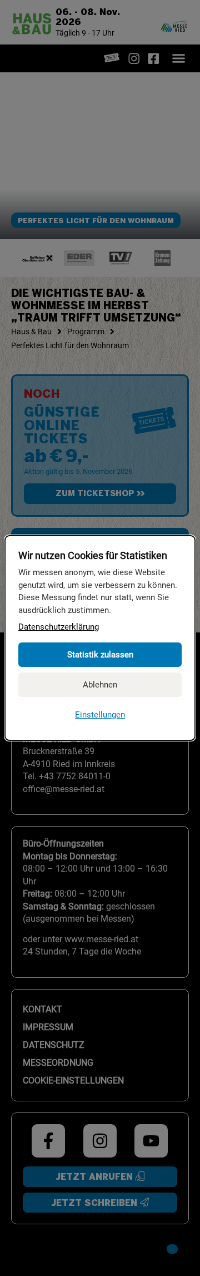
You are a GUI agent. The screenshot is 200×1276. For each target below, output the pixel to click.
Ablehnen (100, 685)
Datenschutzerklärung (58, 627)
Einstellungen (100, 715)
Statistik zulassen (100, 655)
